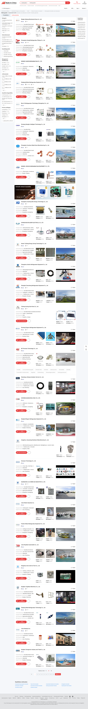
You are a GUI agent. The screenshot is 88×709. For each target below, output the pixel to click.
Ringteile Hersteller (82, 36)
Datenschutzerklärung (36, 696)
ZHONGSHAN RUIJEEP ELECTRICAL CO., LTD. (32, 222)
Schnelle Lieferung (7, 54)
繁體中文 (19, 698)
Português (42, 698)
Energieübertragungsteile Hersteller (21, 684)
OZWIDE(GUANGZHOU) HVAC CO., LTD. (30, 398)
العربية (61, 698)
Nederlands (66, 698)
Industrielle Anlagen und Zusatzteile (7, 23)
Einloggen (84, 3)
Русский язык (51, 698)
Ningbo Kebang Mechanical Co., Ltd (31, 19)
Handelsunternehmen (6, 37)
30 (48, 670)
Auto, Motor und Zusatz (7, 26)
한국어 (57, 698)
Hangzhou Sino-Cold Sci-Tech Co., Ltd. (30, 565)
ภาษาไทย (74, 698)
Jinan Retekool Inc (25, 628)
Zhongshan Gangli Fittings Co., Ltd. (33, 40)
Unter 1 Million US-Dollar (7, 76)
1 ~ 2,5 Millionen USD (6, 85)
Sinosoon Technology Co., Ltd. (28, 461)
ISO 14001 (5, 64)
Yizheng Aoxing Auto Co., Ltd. (30, 306)
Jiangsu (5, 115)
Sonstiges (5, 46)
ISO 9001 (5, 62)
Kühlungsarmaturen (62, 372)
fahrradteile (61, 369)
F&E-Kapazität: (19, 28)
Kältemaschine (53, 369)
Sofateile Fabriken (34, 687)
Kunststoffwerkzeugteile (28, 369)
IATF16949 (5, 69)
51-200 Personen (7, 96)
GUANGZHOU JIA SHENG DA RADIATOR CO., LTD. (33, 482)
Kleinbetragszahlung (8, 56)
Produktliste (6, 15)
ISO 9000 (5, 68)
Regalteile (33, 372)
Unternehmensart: (20, 24)
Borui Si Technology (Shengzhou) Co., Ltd (34, 103)
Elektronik (6, 30)
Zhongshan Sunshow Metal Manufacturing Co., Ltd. (35, 145)
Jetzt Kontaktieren (22, 34)
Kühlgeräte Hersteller (82, 27)
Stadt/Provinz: (19, 29)
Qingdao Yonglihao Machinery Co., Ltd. (30, 586)
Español (32, 698)
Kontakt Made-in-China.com (47, 696)
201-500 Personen (7, 101)
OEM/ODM (6, 51)
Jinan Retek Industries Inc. (27, 503)
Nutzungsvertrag (28, 696)
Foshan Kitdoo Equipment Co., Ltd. (33, 523)
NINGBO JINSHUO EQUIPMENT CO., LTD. (35, 166)
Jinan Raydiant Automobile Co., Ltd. (30, 544)
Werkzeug (6, 28)
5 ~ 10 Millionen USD (6, 82)
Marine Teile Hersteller (82, 29)
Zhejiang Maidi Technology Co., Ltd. (33, 607)
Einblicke (66, 696)
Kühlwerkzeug (41, 372)
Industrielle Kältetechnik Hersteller (52, 684)
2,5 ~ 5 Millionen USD (6, 88)
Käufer (65, 8)
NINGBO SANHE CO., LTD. (31, 61)
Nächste (57, 674)
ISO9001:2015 (6, 66)
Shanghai (5, 116)
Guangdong (6, 109)
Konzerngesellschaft (7, 41)
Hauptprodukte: (19, 26)
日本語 (23, 698)
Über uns (16, 696)
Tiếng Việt (83, 698)
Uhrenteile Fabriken (18, 687)
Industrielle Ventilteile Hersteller (36, 685)
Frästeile (18, 369)
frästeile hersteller (31, 5)
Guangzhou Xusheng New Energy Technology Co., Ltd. (34, 201)
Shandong (6, 113)
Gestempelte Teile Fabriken (66, 685)
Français (27, 698)
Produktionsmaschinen (7, 21)
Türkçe (78, 698)
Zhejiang (5, 111)
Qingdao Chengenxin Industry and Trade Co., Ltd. (33, 649)
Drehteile (68, 369)
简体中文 (14, 698)
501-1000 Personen (7, 103)
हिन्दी (70, 698)
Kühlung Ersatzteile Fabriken (51, 685)
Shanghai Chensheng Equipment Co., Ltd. (34, 285)
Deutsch (36, 698)
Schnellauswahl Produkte (58, 696)
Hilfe (72, 8)
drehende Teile (39, 369)
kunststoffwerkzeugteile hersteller (41, 5)
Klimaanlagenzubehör (50, 372)
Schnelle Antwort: (19, 113)
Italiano (46, 698)
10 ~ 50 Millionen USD (6, 79)
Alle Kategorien (6, 8)
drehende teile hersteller (53, 5)
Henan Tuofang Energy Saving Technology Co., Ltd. (33, 243)
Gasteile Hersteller (81, 33)
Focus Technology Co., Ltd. (43, 701)
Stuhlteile (46, 369)
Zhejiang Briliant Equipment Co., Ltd (33, 82)
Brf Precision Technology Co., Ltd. (29, 348)
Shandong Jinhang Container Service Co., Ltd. (32, 377)
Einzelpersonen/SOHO (7, 44)
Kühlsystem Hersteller (19, 685)
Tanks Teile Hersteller (34, 684)
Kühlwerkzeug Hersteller (83, 22)
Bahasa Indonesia (44, 699)
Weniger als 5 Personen (7, 99)
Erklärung (21, 696)
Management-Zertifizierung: (22, 155)
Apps (78, 8)
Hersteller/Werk (7, 39)
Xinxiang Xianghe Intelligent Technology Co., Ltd (33, 124)
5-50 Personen (7, 95)
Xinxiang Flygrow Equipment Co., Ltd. (33, 327)
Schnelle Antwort (7, 52)
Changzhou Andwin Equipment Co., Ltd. (34, 264)
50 (51, 670)
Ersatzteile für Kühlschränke (23, 372)
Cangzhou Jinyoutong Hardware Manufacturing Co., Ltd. (35, 440)
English (10, 698)
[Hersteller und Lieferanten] (8, 2)
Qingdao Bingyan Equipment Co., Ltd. (33, 419)
